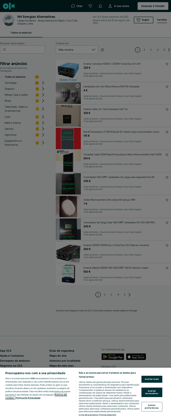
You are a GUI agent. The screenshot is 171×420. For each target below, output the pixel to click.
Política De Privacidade (28, 397)
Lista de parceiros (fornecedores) (97, 415)
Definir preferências (152, 406)
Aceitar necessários (151, 392)
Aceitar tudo (152, 379)
